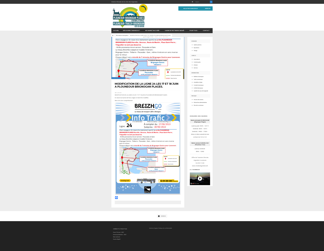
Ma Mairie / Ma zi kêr (152, 30)
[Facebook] (192, 2)
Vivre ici (194, 55)
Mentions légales (153, 228)
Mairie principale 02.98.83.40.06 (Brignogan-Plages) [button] (200, 121)
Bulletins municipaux (190, 8)
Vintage (195, 50)
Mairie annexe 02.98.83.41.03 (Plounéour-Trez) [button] (200, 143)
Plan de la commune (198, 105)
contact (206, 30)
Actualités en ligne (198, 82)
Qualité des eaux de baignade (201, 91)
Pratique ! (194, 96)
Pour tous (193, 30)
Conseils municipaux (199, 85)
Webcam (207, 8)
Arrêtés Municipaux (198, 88)
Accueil (116, 30)
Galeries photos (197, 45)
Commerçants (197, 62)
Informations (195, 73)
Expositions (196, 47)
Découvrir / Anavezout (131, 30)
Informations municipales (122, 35)
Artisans (196, 65)
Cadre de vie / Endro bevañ (174, 30)
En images (194, 41)
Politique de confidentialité (165, 228)
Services (196, 68)
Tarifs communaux (198, 79)
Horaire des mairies (198, 99)
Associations (197, 59)
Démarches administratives (200, 102)
